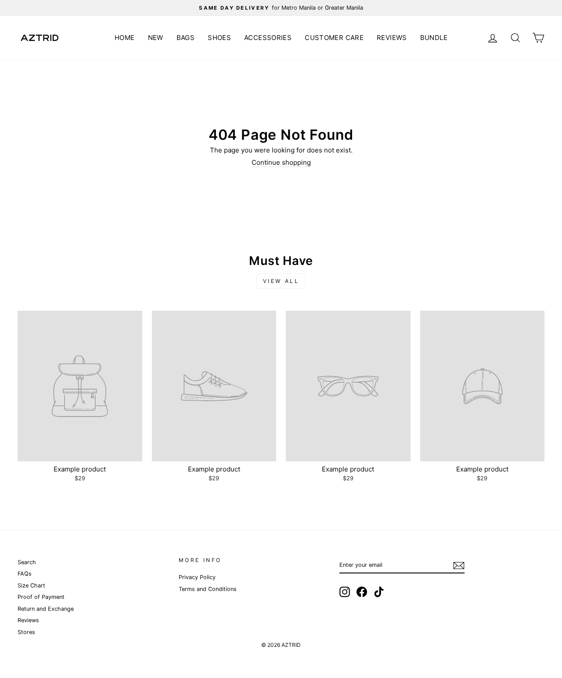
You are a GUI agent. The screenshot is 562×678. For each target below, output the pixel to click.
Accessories (268, 37)
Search (27, 562)
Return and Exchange (46, 608)
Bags (186, 37)
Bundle (433, 37)
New (155, 37)
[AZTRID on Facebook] (362, 592)
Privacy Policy (197, 577)
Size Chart (31, 585)
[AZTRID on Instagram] (344, 592)
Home (125, 37)
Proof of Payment (41, 597)
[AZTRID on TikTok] (379, 592)
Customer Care (334, 37)
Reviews (392, 37)
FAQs (25, 573)
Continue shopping (281, 163)
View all (281, 281)
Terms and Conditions (208, 589)
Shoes (219, 37)
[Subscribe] (459, 565)
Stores (26, 632)
